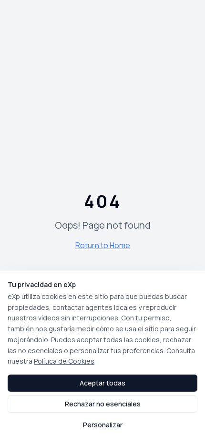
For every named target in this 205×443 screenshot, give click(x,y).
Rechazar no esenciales (103, 403)
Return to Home (102, 245)
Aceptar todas (102, 382)
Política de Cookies (64, 361)
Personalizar (103, 424)
